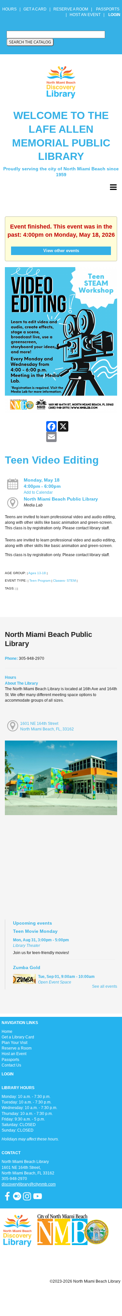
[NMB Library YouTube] (37, 1196)
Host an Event (14, 1053)
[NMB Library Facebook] (7, 1196)
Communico (100, 1297)
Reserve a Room (17, 1048)
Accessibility (74, 1297)
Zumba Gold (26, 967)
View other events (61, 250)
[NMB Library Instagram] (27, 1196)
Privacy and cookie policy (34, 1297)
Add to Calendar (38, 492)
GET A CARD (35, 9)
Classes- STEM (64, 580)
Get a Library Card (18, 1037)
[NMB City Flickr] (17, 1196)
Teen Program (39, 580)
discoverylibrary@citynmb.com (29, 1184)
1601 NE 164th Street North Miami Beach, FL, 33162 (47, 726)
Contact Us (11, 1065)
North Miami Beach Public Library (61, 499)
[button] (113, 187)
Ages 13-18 (37, 573)
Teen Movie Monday (35, 931)
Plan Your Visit (14, 1042)
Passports (10, 1059)
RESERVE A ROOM (70, 9)
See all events (104, 986)
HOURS (10, 9)
